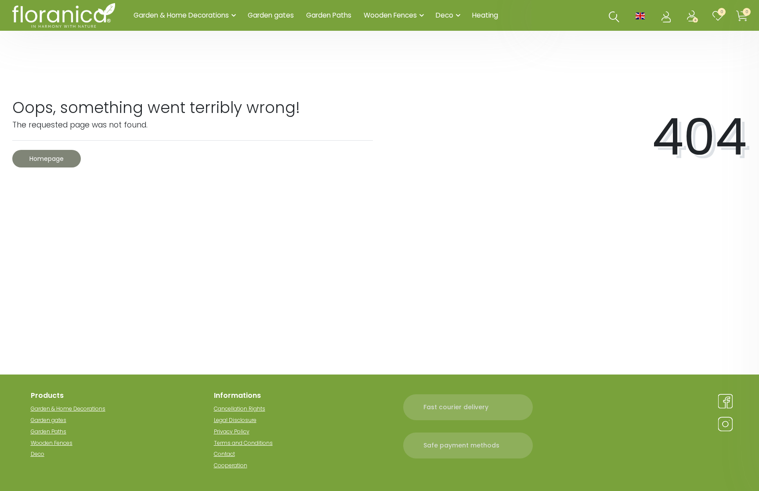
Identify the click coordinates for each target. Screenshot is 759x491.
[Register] (693, 15)
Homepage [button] (46, 158)
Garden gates (271, 15)
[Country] (640, 15)
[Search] (614, 16)
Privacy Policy (231, 431)
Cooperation (230, 465)
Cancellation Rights (239, 408)
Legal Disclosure (235, 420)
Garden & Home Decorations (181, 15)
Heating (485, 15)
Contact (224, 454)
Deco (444, 15)
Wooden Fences (390, 15)
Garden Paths (328, 15)
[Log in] (667, 15)
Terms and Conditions (243, 443)
